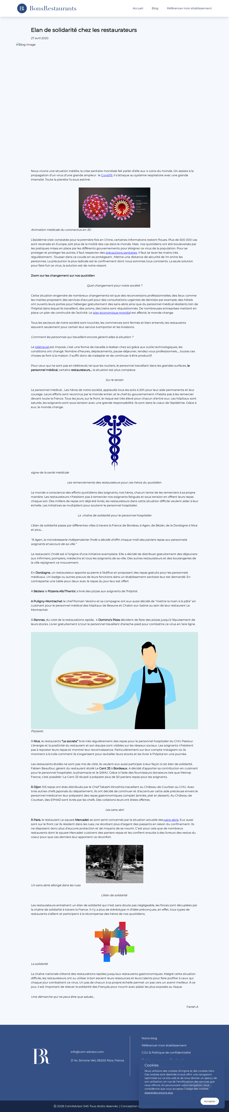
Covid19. (107, 175)
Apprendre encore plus (159, 1092)
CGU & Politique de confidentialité (166, 1052)
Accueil (138, 8)
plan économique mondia (111, 312)
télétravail (42, 347)
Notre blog (149, 1038)
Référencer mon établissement (189, 8)
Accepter (209, 1101)
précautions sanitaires (121, 252)
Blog (155, 8)
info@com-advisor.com (87, 1052)
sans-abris (171, 820)
